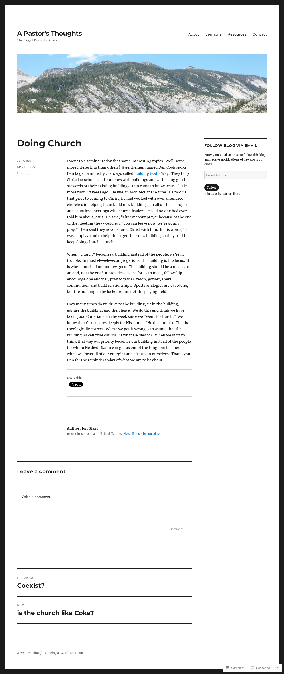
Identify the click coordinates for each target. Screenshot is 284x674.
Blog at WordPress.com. (67, 653)
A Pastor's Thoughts (49, 33)
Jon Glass (24, 160)
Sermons (213, 34)
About (193, 34)
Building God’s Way (151, 173)
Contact (259, 34)
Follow (211, 187)
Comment (176, 529)
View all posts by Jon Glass (141, 434)
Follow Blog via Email (230, 145)
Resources (237, 34)
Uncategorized (28, 173)
